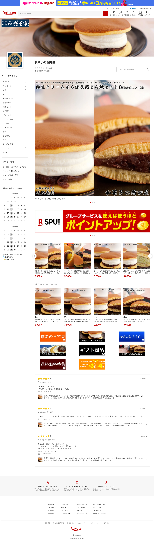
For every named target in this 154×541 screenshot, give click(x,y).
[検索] (105, 13)
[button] (145, 8)
